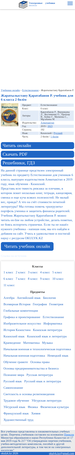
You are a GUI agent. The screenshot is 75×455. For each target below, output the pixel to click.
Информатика (52, 323)
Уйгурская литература (46, 400)
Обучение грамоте (15, 362)
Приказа (69, 434)
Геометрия (56, 304)
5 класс (57, 272)
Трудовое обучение (16, 400)
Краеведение (12, 342)
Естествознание (53, 317)
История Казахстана (17, 330)
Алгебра (8, 298)
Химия (35, 413)
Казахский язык (14, 336)
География (40, 304)
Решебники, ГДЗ (19, 162)
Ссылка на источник (14, 256)
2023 (50, 126)
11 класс (9, 285)
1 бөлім (54, 136)
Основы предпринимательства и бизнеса (31, 368)
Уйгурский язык (14, 407)
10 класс (58, 278)
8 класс (33, 278)
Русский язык (12, 381)
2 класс (20, 272)
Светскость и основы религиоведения (28, 394)
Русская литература (40, 375)
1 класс (8, 272)
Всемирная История (16, 304)
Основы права (40, 362)
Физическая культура (54, 407)
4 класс (45, 272)
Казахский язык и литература (47, 336)
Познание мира (13, 375)
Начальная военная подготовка (24, 355)
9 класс (45, 278)
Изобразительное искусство (22, 323)
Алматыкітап (47, 122)
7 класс (20, 278)
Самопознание (13, 387)
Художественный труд (18, 420)
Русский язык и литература (42, 381)
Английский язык (29, 298)
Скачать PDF (15, 154)
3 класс (33, 272)
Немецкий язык (57, 355)
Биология (49, 298)
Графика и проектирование (21, 317)
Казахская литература (47, 330)
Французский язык (16, 413)
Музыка (47, 342)
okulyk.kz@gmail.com (61, 453)
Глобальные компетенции (20, 310)
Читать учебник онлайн (27, 246)
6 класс (8, 278)
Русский (58, 133)
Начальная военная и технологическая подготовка (37, 349)
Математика (31, 342)
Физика (33, 407)
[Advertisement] (37, 48)
